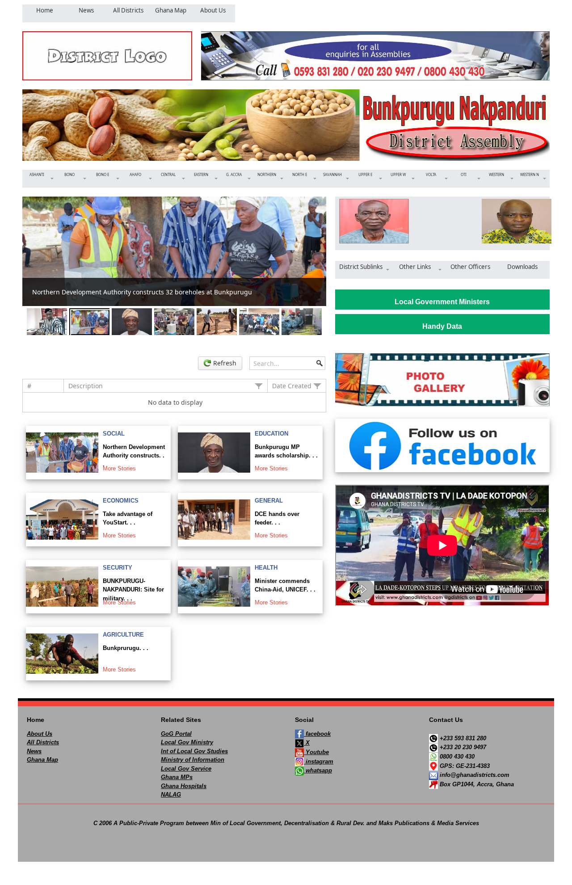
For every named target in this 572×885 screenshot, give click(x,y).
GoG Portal (176, 733)
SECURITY (117, 567)
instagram (318, 761)
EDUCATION (271, 433)
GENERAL (269, 500)
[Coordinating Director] (514, 221)
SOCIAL (114, 433)
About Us (39, 733)
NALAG (171, 794)
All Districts (43, 742)
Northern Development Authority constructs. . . (134, 456)
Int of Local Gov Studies (194, 751)
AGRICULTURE (123, 634)
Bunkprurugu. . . (125, 648)
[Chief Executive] (371, 221)
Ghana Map (42, 759)
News (34, 751)
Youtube (316, 752)
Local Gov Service (186, 768)
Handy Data (442, 326)
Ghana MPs (177, 777)
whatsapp (318, 770)
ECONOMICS (121, 500)
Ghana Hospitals (183, 786)
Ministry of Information (192, 759)
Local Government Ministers (442, 302)
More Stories (119, 468)
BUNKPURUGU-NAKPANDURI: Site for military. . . (133, 590)
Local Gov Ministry (187, 742)
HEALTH (266, 567)
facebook (317, 733)
